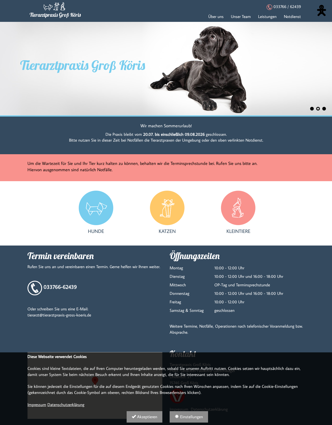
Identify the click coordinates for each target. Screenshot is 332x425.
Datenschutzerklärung (65, 404)
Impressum (36, 404)
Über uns (216, 16)
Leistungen (267, 16)
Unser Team (241, 16)
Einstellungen (191, 416)
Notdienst (292, 16)
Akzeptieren (146, 416)
